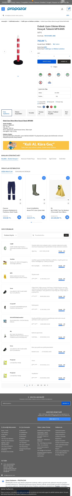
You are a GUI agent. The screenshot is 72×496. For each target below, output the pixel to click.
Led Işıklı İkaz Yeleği (15, 362)
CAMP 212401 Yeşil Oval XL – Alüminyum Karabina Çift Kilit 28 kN (18, 248)
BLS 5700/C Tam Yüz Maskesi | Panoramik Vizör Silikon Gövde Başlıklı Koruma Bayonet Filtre (60, 211)
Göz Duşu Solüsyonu (7, 446)
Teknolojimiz (58, 446)
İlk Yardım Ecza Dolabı (7, 451)
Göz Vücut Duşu (23, 446)
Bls (52, 208)
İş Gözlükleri (22, 434)
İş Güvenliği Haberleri (61, 452)
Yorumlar (31, 113)
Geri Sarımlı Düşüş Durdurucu (6, 448)
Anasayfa (4, 21)
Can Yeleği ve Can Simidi (44, 450)
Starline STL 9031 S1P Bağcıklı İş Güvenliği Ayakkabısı (18, 262)
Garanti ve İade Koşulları (62, 442)
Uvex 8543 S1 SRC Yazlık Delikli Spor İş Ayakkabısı (18, 292)
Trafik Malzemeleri (14, 21)
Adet (38, 53)
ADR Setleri (40, 456)
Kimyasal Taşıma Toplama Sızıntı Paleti (44, 453)
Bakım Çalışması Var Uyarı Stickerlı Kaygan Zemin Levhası (18, 276)
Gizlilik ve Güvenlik (60, 436)
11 (41, 385)
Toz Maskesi (4, 432)
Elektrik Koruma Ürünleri (43, 430)
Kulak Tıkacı (4, 434)
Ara (66, 235)
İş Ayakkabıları (23, 432)
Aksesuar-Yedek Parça (28, 159)
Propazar (5, 208)
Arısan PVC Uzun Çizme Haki (36, 210)
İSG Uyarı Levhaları (24, 444)
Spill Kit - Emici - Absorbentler (5, 443)
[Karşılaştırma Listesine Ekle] (20, 199)
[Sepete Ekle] (19, 217)
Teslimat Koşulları (60, 430)
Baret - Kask (4, 430)
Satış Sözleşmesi (60, 434)
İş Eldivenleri (22, 436)
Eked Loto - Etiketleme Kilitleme (43, 440)
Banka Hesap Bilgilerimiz (62, 450)
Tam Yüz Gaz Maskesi (7, 438)
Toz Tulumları (23, 442)
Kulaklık (3, 436)
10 (38, 385)
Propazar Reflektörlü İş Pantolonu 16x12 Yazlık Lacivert (10, 211)
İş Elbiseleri (22, 430)
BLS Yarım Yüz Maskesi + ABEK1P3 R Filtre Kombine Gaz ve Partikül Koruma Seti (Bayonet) (19, 336)
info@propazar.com (9, 475)
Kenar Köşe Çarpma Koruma (43, 447)
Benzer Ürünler (41, 159)
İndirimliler (62, 159)
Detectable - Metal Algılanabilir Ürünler (42, 433)
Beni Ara (66, 113)
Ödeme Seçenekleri (18, 113)
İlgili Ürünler (52, 159)
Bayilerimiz (58, 438)
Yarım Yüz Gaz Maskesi (7, 440)
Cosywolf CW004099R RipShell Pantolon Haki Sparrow (18, 307)
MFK (39, 32)
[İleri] (47, 385)
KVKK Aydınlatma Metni (61, 444)
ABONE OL (66, 403)
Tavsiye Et (51, 102)
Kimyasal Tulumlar (24, 440)
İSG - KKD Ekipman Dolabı (44, 443)
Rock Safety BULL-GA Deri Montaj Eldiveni (19, 321)
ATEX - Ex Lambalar (42, 445)
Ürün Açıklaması (6, 113)
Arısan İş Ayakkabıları (33, 208)
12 (44, 385)
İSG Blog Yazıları (59, 454)
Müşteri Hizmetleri (60, 440)
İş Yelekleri (22, 438)
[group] (18, 50)
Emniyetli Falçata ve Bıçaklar (42, 436)
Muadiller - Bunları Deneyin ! (9, 159)
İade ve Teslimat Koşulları (53, 113)
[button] (4, 51)
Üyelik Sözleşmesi (60, 432)
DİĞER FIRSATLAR (6, 171)
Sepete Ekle (47, 61)
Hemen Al (64, 61)
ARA (67, 15)
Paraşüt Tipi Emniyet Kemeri (24, 449)
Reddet (57, 486)
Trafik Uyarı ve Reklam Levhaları (30, 21)
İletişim (57, 448)
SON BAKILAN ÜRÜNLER (22, 171)
